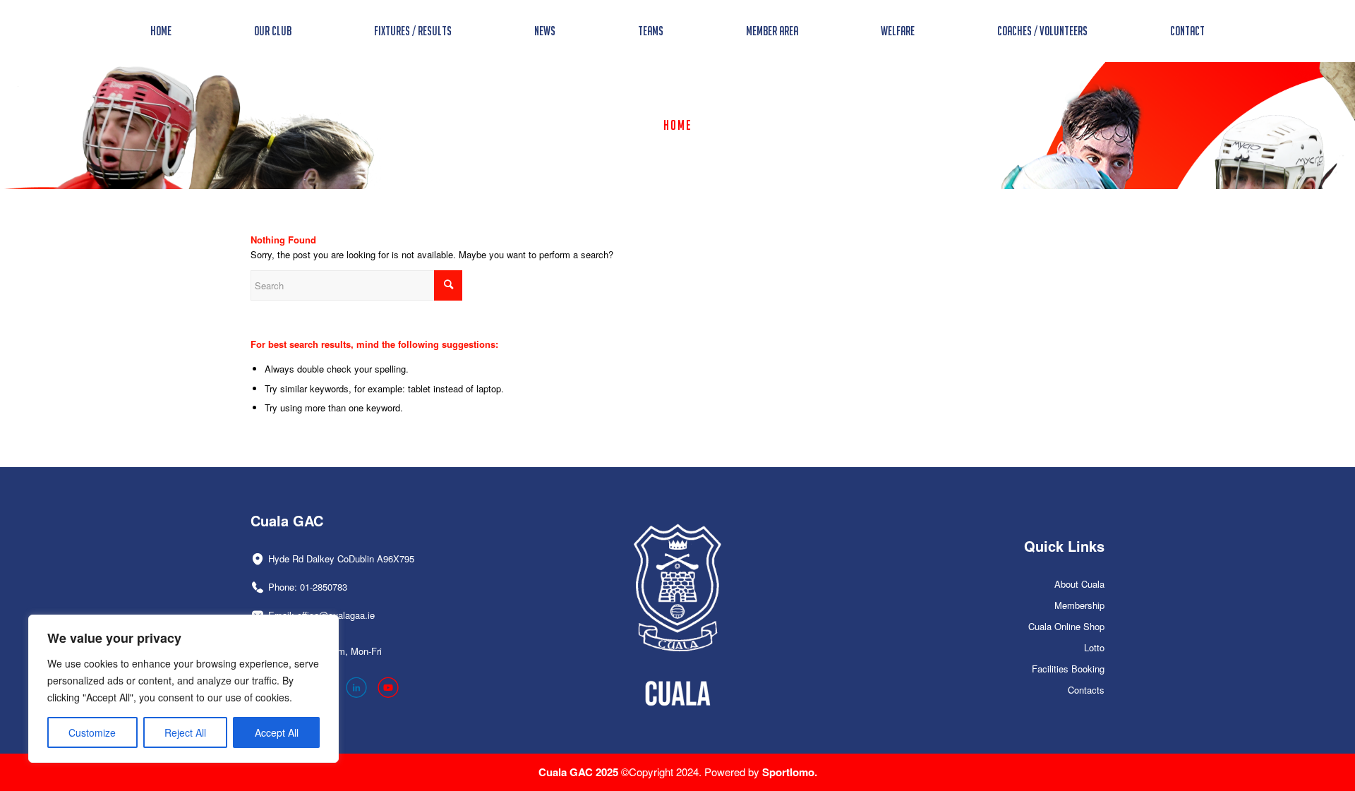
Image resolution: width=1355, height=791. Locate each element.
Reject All (185, 732)
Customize (92, 732)
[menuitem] (161, 31)
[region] (183, 689)
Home (677, 125)
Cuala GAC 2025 (579, 772)
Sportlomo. (789, 772)
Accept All (277, 732)
